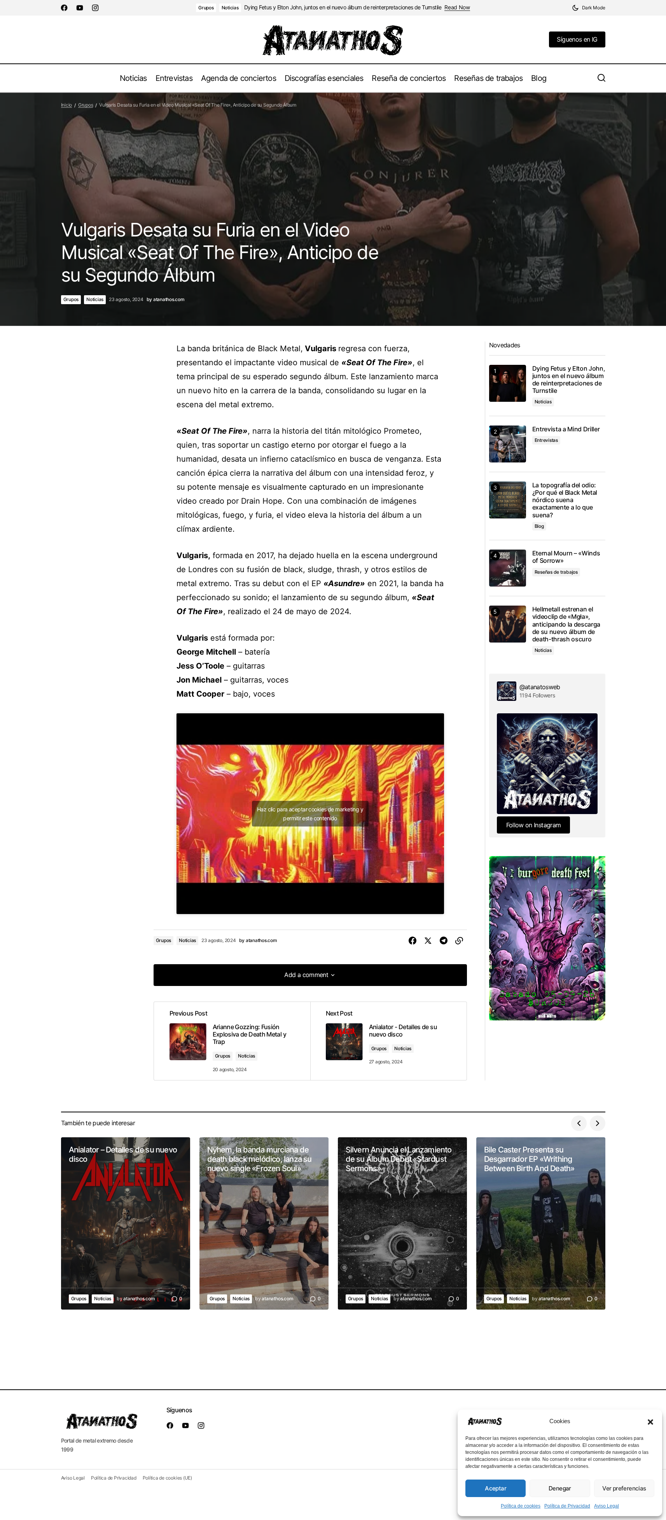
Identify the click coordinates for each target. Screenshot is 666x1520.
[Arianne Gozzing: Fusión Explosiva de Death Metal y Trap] (232, 1041)
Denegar (560, 1488)
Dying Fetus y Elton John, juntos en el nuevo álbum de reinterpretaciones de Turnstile (342, 7)
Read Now (457, 7)
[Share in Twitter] (428, 941)
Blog (539, 526)
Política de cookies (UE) (167, 1478)
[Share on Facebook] (412, 941)
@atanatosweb (539, 687)
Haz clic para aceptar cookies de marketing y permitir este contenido (310, 813)
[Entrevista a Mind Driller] (507, 444)
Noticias (230, 8)
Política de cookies (520, 1506)
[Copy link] (459, 941)
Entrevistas (546, 440)
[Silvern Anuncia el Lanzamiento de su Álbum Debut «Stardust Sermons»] (402, 1223)
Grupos (206, 8)
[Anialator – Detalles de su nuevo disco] (125, 1223)
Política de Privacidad (567, 1506)
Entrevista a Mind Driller (566, 429)
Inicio (66, 105)
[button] (650, 1421)
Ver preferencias (624, 1488)
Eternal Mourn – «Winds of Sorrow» (566, 557)
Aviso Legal (606, 1506)
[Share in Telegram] (443, 941)
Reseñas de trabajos (556, 572)
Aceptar (495, 1488)
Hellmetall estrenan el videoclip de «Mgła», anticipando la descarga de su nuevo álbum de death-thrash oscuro (566, 624)
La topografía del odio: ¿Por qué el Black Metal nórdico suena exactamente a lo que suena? (565, 500)
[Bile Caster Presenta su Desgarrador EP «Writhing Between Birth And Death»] (540, 1223)
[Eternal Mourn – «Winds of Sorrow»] (507, 568)
